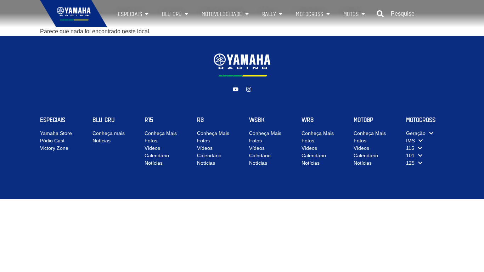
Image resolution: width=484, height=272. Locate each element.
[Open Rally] (280, 14)
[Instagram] (248, 89)
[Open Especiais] (147, 14)
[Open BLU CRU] (186, 14)
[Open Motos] (363, 14)
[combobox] (410, 13)
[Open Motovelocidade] (247, 14)
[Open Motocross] (328, 14)
